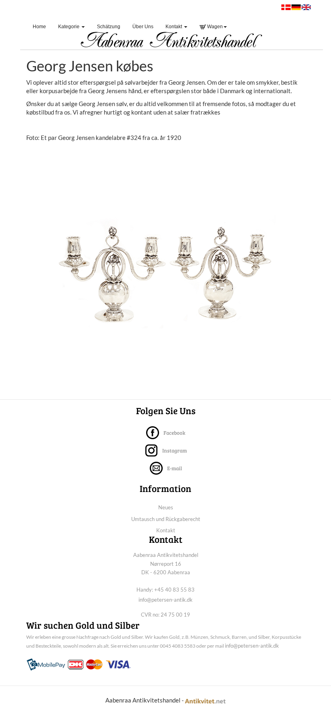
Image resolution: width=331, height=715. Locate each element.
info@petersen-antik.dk (165, 599)
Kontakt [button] (174, 26)
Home (42, 26)
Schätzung (108, 26)
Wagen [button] (214, 26)
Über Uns (142, 26)
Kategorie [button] (69, 26)
